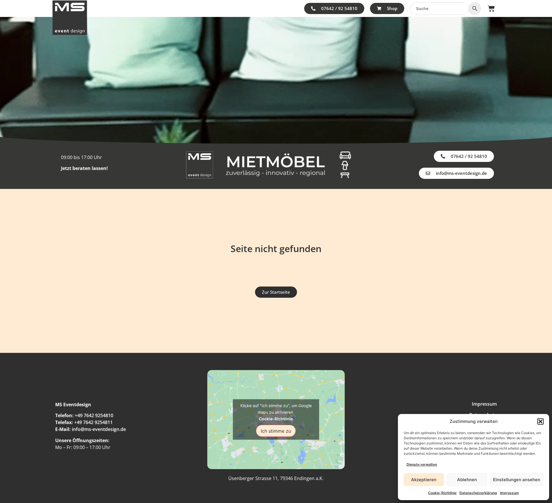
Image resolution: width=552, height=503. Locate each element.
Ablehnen (467, 479)
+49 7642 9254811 (93, 422)
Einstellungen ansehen (516, 479)
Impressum (509, 493)
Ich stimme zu (276, 431)
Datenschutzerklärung (478, 493)
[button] (540, 421)
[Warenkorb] (491, 8)
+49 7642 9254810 (94, 415)
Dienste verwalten (422, 464)
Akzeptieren (423, 479)
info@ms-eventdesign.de (99, 429)
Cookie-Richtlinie (442, 493)
